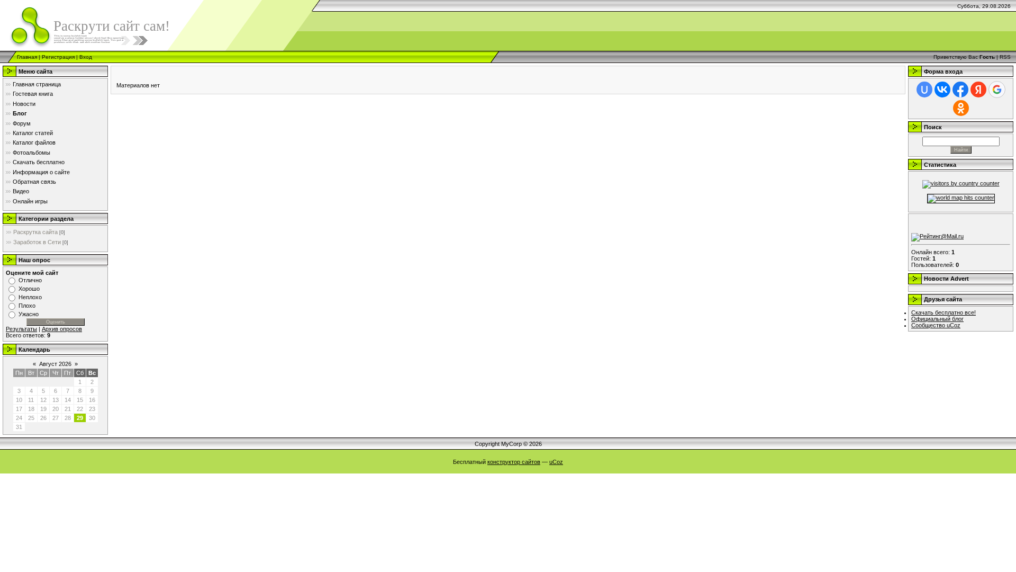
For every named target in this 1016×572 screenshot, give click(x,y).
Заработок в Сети (37, 242)
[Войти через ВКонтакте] (942, 89)
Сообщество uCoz (935, 325)
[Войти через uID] (924, 89)
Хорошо (29, 288)
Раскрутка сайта (35, 232)
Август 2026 (55, 364)
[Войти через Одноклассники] (961, 108)
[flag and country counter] (961, 183)
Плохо (27, 305)
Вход (85, 57)
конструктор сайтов (513, 462)
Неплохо (30, 297)
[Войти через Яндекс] (978, 89)
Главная (27, 57)
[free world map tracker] (961, 197)
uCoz (556, 462)
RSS (1005, 57)
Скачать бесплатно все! (943, 312)
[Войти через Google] (996, 89)
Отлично (30, 280)
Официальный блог (937, 319)
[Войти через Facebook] (960, 89)
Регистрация (58, 57)
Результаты (21, 329)
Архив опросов (62, 329)
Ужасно (29, 314)
